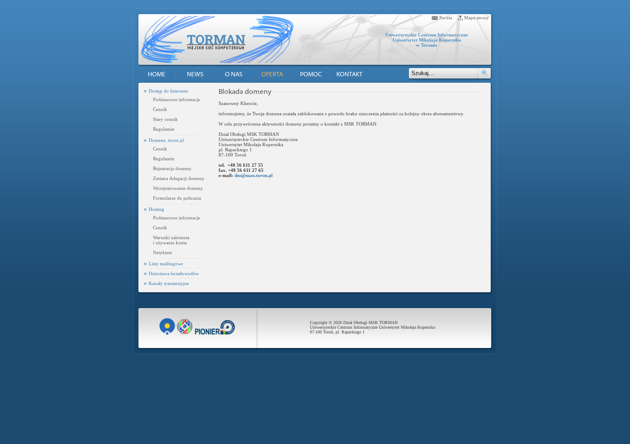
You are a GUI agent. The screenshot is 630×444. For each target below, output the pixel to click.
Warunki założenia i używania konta (171, 240)
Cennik (160, 109)
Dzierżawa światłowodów (174, 273)
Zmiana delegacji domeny (178, 178)
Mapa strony (476, 17)
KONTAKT (349, 75)
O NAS (234, 75)
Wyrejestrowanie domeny (178, 188)
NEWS (195, 75)
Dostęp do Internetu (168, 90)
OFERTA (272, 75)
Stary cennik (165, 119)
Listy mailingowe (166, 263)
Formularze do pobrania (177, 198)
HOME (156, 75)
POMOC (311, 75)
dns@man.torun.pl (253, 175)
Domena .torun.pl (166, 140)
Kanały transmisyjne (169, 283)
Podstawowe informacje (176, 99)
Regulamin (163, 129)
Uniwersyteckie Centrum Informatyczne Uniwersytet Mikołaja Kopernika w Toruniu (426, 40)
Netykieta (162, 252)
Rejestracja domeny (172, 168)
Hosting (156, 209)
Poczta (445, 17)
